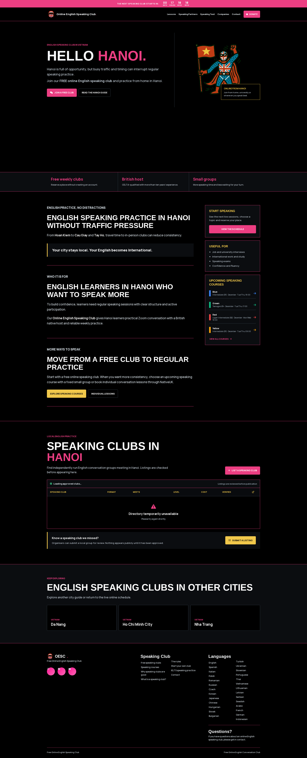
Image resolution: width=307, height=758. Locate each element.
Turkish (240, 661)
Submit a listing (242, 540)
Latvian (240, 692)
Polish (212, 676)
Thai (238, 679)
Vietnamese (242, 683)
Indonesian (242, 719)
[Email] (72, 671)
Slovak (212, 711)
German (240, 714)
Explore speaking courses (66, 393)
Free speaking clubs (151, 662)
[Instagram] (51, 671)
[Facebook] (62, 671)
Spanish (213, 667)
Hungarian (214, 707)
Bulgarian (214, 716)
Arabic (239, 705)
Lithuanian (241, 688)
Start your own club (181, 665)
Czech (212, 689)
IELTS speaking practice (183, 670)
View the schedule (232, 229)
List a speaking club (244, 470)
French (239, 710)
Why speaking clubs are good (153, 673)
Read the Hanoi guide (94, 92)
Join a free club (64, 92)
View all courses (219, 339)
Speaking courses (150, 667)
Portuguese (242, 674)
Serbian (240, 697)
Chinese (213, 702)
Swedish (240, 701)
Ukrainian (241, 665)
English (212, 662)
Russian (213, 684)
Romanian (214, 680)
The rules (176, 661)
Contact (175, 674)
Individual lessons (103, 393)
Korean (212, 693)
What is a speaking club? (153, 679)
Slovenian (241, 670)
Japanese (214, 698)
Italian (212, 671)
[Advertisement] (153, 145)
